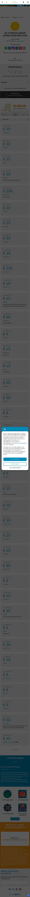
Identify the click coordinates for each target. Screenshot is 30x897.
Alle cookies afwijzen (14, 467)
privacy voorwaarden (22, 443)
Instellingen (15, 464)
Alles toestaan (15, 459)
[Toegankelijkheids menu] (28, 895)
